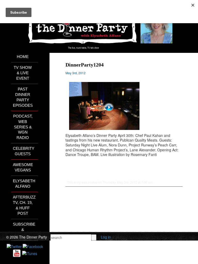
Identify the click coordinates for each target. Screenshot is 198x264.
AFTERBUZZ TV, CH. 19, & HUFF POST (24, 205)
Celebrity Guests (23, 151)
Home (23, 57)
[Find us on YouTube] (16, 252)
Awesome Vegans (23, 167)
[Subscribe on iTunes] (29, 252)
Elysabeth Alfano (24, 183)
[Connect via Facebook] (33, 246)
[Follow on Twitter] (14, 246)
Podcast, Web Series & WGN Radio (22, 127)
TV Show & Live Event (23, 72)
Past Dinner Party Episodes (23, 97)
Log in (106, 237)
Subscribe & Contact (24, 229)
